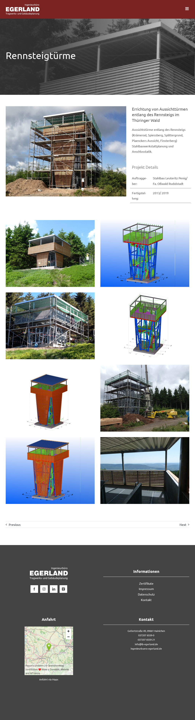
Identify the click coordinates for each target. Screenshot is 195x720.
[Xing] (63, 589)
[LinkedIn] (54, 589)
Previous (15, 524)
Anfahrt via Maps (48, 679)
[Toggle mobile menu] (187, 9)
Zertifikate (146, 583)
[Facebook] (34, 589)
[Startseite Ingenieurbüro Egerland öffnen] (49, 570)
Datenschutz (146, 594)
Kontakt (146, 600)
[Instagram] (44, 589)
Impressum (146, 589)
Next (183, 524)
